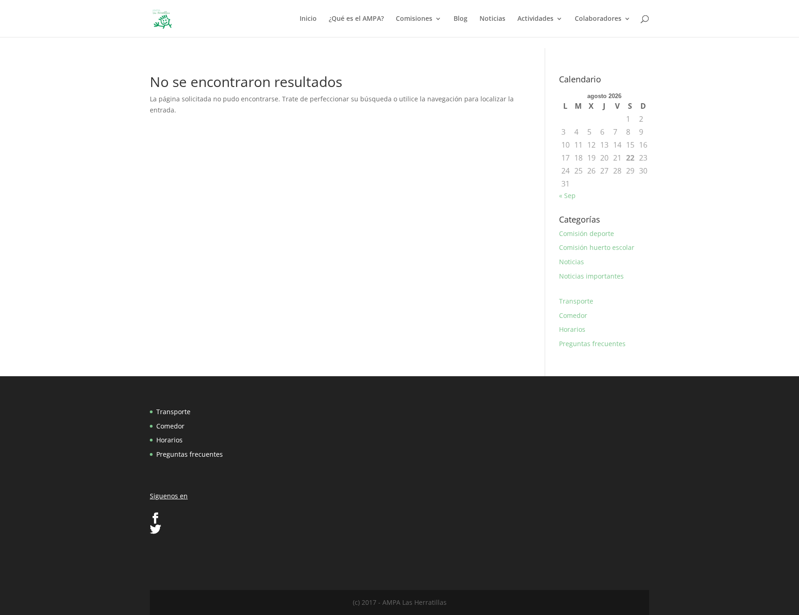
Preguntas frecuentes (592, 343)
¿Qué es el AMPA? (356, 19)
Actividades (535, 19)
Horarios (572, 329)
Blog (460, 19)
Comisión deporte (586, 233)
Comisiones (414, 19)
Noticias (492, 19)
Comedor (573, 315)
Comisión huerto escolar (596, 247)
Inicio (308, 19)
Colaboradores (598, 19)
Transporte (576, 301)
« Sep (567, 195)
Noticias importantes (591, 276)
